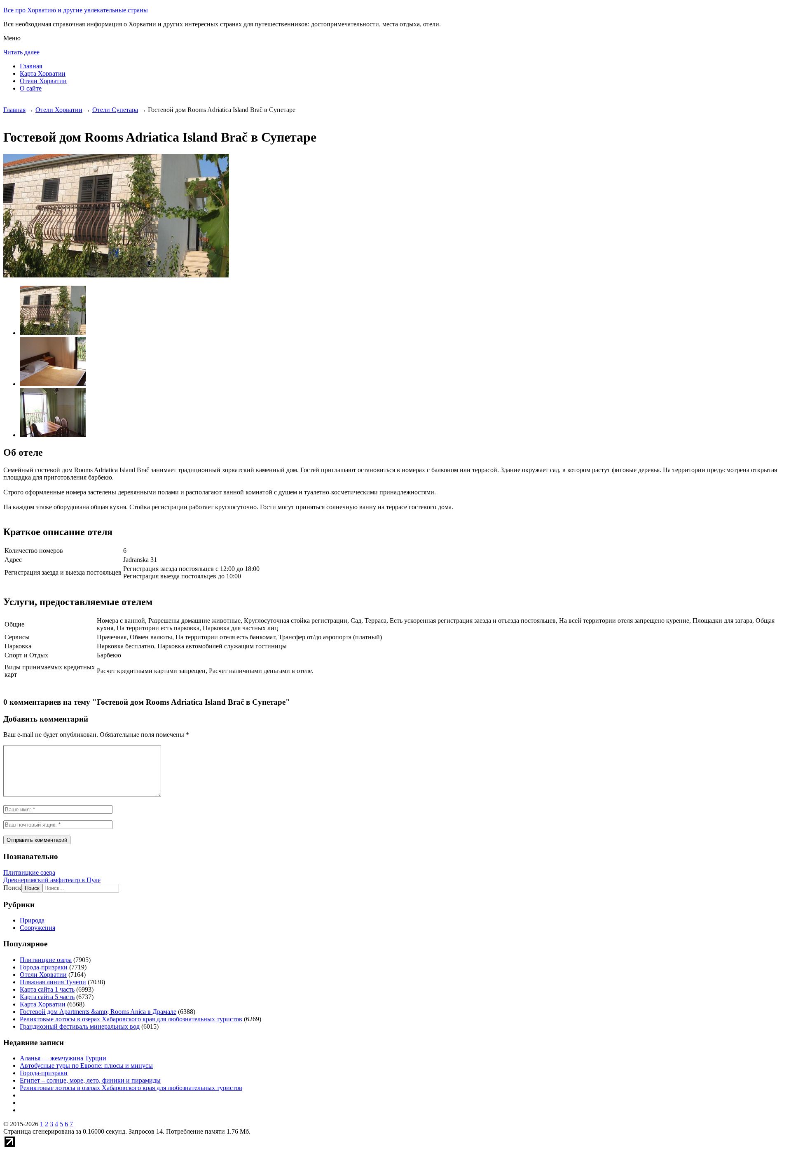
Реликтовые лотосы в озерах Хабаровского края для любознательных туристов (131, 1019)
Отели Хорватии (43, 80)
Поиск (12, 887)
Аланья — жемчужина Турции (63, 1058)
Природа (32, 920)
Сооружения (37, 927)
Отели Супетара (115, 109)
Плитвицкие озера (29, 872)
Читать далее (21, 52)
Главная (31, 66)
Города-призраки (44, 967)
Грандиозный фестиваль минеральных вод (80, 1026)
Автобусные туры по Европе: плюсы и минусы (86, 1065)
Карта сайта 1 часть (47, 989)
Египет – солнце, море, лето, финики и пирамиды (90, 1080)
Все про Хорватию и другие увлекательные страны (75, 10)
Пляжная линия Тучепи (53, 981)
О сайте (31, 88)
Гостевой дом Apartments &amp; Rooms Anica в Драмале (98, 1011)
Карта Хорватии (43, 73)
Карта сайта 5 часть (47, 996)
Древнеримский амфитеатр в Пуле (52, 879)
